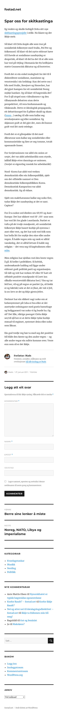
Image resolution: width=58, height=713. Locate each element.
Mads (10, 372)
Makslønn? (19, 624)
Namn (8, 441)
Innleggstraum (15, 667)
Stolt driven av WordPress (27, 708)
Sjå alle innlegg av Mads (36, 362)
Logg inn (12, 663)
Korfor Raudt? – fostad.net (21, 601)
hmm (8, 115)
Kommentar (11, 401)
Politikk (33, 372)
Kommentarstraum (17, 671)
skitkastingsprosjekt (15, 32)
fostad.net (12, 9)
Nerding (11, 568)
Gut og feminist (28, 620)
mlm (6, 250)
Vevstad (9, 468)
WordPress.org (15, 675)
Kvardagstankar (15, 560)
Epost (8, 455)
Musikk (11, 564)
